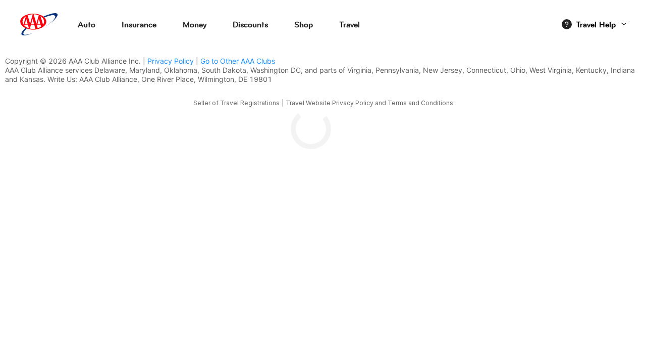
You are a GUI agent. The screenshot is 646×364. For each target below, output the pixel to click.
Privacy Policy (170, 61)
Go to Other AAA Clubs (237, 61)
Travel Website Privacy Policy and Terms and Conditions (369, 103)
